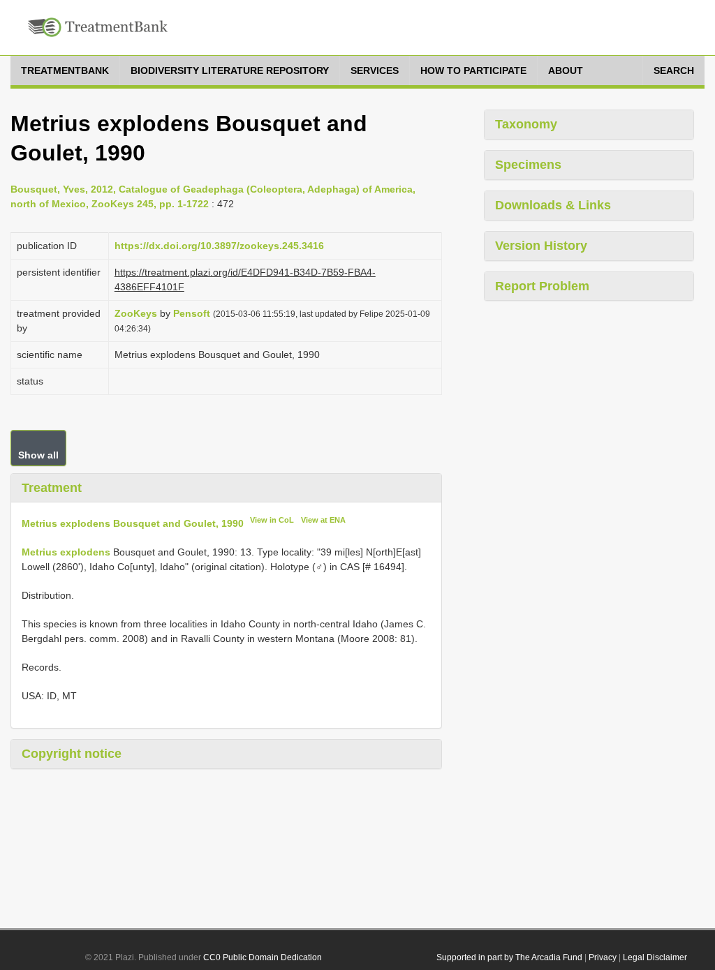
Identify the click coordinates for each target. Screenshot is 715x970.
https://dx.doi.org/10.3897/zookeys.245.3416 (219, 245)
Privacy (603, 957)
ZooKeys (136, 313)
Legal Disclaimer (655, 957)
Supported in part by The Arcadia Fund (509, 957)
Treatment (52, 488)
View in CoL (272, 520)
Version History (541, 246)
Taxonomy (526, 124)
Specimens (528, 165)
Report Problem (542, 286)
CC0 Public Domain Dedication (262, 957)
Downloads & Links (553, 205)
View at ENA (323, 520)
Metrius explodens (66, 552)
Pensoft (191, 313)
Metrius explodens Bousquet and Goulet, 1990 (133, 523)
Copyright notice (71, 754)
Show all (38, 455)
